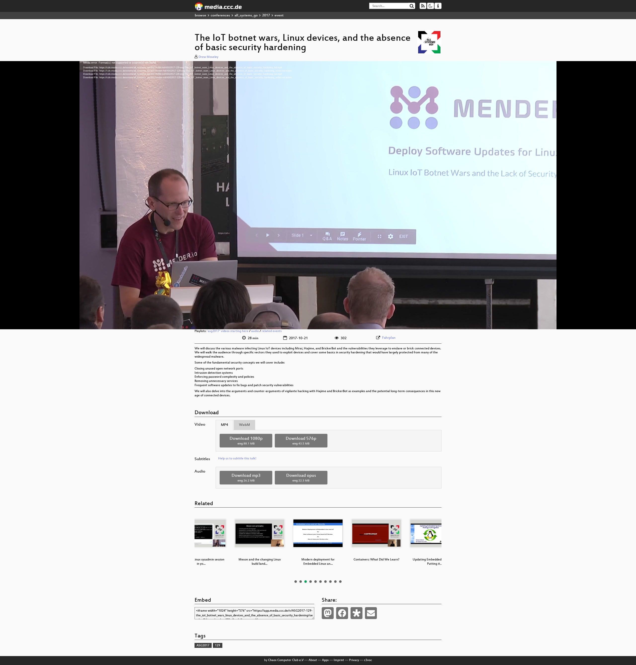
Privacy (354, 660)
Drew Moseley (208, 57)
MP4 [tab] (224, 425)
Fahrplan (389, 338)
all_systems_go (246, 15)
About (313, 660)
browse (200, 15)
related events (272, 331)
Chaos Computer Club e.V (286, 660)
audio (255, 331)
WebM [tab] (244, 425)
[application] (318, 195)
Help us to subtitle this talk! (237, 458)
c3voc (368, 660)
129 (217, 645)
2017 (266, 15)
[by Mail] (371, 613)
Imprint (339, 660)
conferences (220, 15)
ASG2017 (203, 645)
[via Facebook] (342, 613)
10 (340, 581)
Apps (325, 660)
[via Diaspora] (356, 613)
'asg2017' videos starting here (227, 331)
